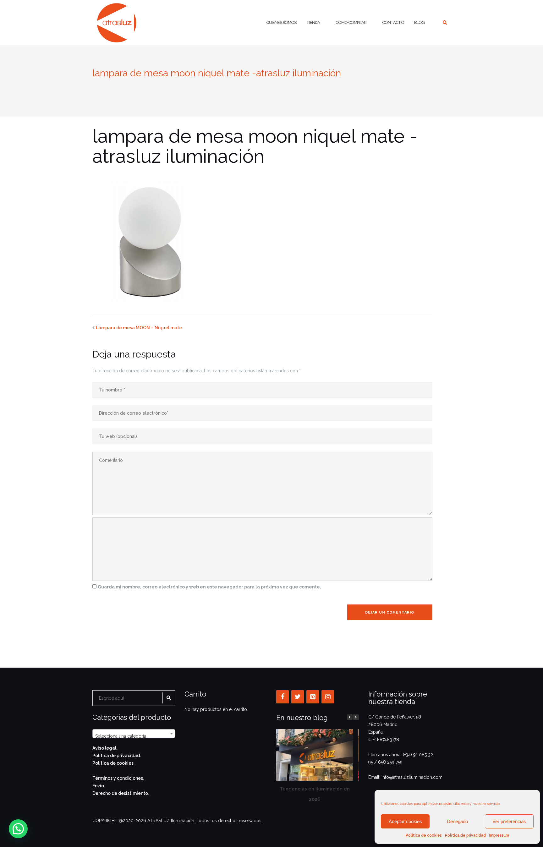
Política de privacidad (465, 835)
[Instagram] (327, 696)
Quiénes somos (281, 22)
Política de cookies (424, 835)
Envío (98, 785)
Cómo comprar (351, 22)
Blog (419, 22)
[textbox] (134, 736)
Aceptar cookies (405, 821)
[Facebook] (282, 696)
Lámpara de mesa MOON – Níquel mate (139, 327)
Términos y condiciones (117, 778)
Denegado (457, 821)
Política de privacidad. (116, 755)
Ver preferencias (509, 821)
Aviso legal (104, 748)
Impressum (499, 835)
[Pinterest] (312, 696)
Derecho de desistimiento (120, 793)
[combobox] (133, 733)
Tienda (313, 22)
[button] (356, 717)
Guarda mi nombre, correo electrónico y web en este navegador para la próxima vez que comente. (209, 586)
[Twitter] (297, 696)
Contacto (393, 22)
